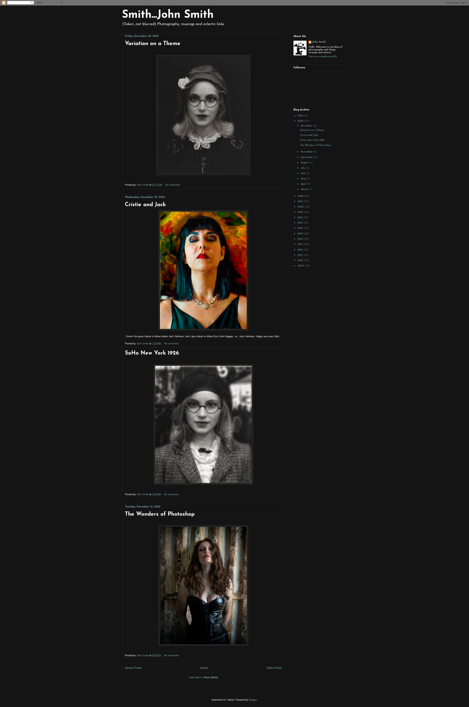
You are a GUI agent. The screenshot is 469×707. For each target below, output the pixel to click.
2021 (301, 201)
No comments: (173, 184)
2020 (301, 206)
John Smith (319, 42)
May (304, 178)
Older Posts (274, 667)
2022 (301, 196)
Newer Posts (133, 667)
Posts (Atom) (211, 677)
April (304, 184)
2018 (301, 217)
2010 (301, 260)
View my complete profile (323, 56)
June (303, 173)
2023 (301, 121)
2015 (301, 233)
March (305, 189)
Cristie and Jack (145, 205)
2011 (300, 255)
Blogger (253, 699)
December (307, 125)
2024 (301, 115)
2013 (301, 244)
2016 (301, 228)
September (307, 157)
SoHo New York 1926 (152, 353)
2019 (301, 212)
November (307, 151)
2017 (301, 223)
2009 (301, 265)
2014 (301, 239)
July (303, 168)
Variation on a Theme (152, 44)
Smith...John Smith (168, 15)
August (305, 162)
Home (204, 667)
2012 (301, 249)
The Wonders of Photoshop (160, 514)
